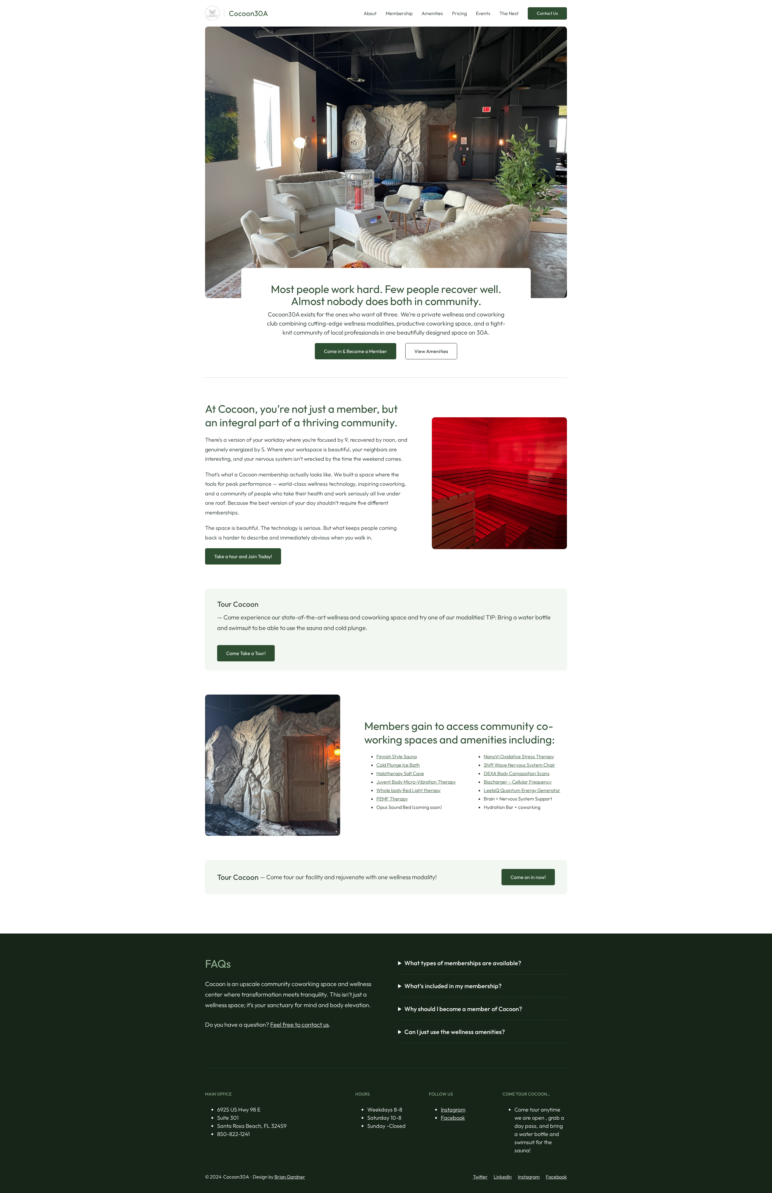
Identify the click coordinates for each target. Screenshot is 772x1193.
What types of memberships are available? (462, 963)
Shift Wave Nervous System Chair (519, 765)
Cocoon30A (248, 13)
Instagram (453, 1109)
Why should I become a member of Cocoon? (463, 1009)
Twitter (480, 1177)
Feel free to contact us (299, 1024)
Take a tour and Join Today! (243, 556)
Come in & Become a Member (355, 351)
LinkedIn (503, 1177)
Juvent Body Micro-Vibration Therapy (416, 782)
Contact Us (547, 13)
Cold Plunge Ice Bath (398, 765)
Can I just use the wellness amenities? (454, 1032)
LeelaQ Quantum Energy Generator (522, 790)
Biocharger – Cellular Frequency (518, 782)
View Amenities (431, 351)
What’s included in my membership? (452, 986)
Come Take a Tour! (246, 653)
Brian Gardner (289, 1177)
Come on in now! (528, 877)
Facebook (453, 1117)
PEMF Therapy (392, 799)
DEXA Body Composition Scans (516, 773)
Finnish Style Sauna (396, 756)
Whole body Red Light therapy (408, 790)
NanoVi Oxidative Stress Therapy (519, 756)
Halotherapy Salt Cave (400, 773)
